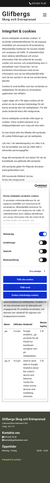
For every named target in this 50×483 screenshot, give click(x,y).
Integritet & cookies (11, 459)
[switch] (43, 242)
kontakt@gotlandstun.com (16, 440)
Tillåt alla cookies (25, 279)
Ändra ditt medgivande (13, 180)
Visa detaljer (35, 271)
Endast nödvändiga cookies (25, 295)
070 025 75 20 (10, 437)
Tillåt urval (25, 287)
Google (17, 331)
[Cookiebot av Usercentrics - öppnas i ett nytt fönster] (35, 186)
